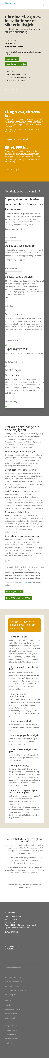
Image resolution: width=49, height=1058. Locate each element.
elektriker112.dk (11, 1014)
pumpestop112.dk (12, 986)
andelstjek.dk (10, 1018)
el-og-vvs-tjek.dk (11, 1026)
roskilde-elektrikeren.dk (14, 982)
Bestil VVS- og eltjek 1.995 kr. (18, 598)
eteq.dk (8, 1005)
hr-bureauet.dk (11, 1034)
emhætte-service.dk (12, 1009)
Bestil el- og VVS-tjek (16, 64)
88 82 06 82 (24, 52)
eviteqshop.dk (10, 994)
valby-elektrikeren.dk (13, 977)
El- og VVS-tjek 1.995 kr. (14, 46)
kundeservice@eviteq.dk (19, 928)
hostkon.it (8, 1043)
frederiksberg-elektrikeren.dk (16, 990)
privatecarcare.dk (11, 1030)
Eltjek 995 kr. (10, 44)
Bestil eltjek (11, 59)
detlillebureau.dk (11, 1039)
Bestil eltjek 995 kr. (14, 591)
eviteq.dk (8, 1001)
